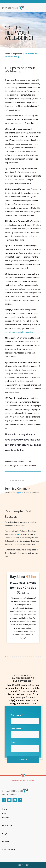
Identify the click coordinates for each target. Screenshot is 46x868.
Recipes (5, 841)
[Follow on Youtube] (9, 800)
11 (27, 656)
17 (40, 656)
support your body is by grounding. (19, 332)
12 (29, 656)
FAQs (4, 833)
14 (33, 656)
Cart (4, 813)
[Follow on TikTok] (20, 800)
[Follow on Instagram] (15, 800)
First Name (17, 715)
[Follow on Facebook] (4, 800)
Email (14, 742)
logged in (19, 492)
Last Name (17, 728)
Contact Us (7, 825)
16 (38, 656)
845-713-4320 (8, 849)
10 (25, 656)
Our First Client (16, 534)
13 (31, 656)
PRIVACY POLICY (23, 865)
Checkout (6, 817)
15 (36, 656)
